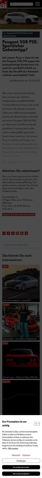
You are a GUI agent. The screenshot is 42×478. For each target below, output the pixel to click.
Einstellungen (21, 460)
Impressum (26, 455)
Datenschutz (16, 455)
